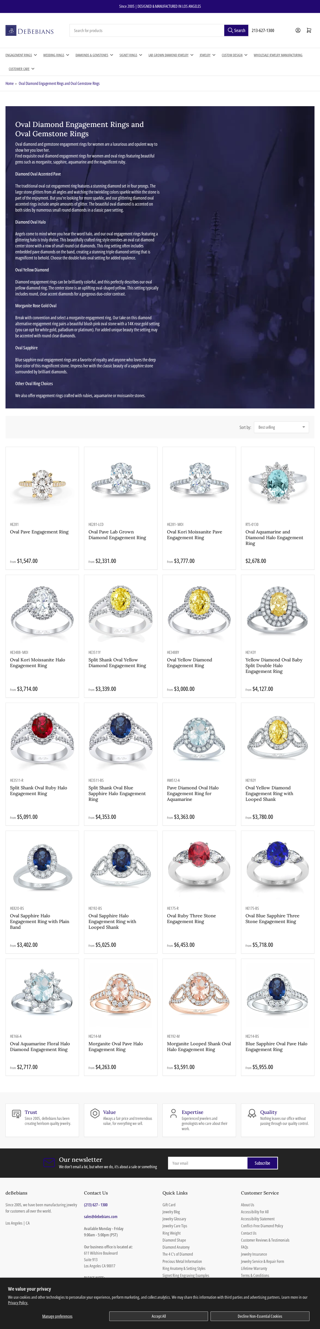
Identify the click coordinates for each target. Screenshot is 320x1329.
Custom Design (232, 55)
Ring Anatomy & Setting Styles (184, 1268)
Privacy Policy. (18, 1302)
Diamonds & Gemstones (92, 55)
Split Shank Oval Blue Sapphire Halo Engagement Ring (117, 793)
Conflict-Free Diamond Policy (262, 1226)
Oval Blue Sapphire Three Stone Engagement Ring (273, 918)
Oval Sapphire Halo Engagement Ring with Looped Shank (112, 921)
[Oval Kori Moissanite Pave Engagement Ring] (199, 483)
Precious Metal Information (182, 1261)
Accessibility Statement (257, 1219)
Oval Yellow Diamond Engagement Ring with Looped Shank (269, 793)
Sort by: (245, 427)
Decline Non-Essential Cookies (260, 1316)
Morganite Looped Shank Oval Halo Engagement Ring (199, 1046)
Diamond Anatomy (176, 1247)
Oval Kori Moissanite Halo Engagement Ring (37, 662)
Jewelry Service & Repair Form (262, 1261)
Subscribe (262, 1163)
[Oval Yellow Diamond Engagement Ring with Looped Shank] (278, 739)
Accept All (159, 1316)
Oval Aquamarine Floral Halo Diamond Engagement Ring (40, 1046)
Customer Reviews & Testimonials (265, 1240)
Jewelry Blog (171, 1212)
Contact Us (248, 1233)
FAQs (244, 1247)
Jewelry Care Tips (174, 1226)
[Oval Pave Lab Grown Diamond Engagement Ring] (120, 483)
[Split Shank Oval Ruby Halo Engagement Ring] (42, 739)
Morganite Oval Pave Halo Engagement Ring (115, 1046)
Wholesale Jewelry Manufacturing (278, 55)
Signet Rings (128, 55)
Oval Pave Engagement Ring (39, 532)
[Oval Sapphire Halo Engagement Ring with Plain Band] (42, 867)
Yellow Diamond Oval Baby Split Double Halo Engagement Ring (274, 665)
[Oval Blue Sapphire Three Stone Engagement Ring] (278, 867)
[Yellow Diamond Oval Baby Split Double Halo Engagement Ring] (278, 611)
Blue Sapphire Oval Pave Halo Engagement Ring (277, 1046)
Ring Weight (171, 1233)
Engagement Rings (19, 55)
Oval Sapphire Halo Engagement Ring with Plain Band (39, 921)
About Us (247, 1205)
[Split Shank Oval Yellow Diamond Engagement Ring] (120, 611)
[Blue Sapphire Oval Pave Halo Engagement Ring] (278, 995)
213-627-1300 (263, 30)
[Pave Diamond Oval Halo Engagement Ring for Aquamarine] (199, 739)
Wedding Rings (53, 55)
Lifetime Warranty (254, 1268)
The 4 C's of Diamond (177, 1254)
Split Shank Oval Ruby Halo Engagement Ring (38, 790)
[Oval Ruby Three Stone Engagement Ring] (199, 867)
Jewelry (205, 55)
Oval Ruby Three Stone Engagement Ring (191, 918)
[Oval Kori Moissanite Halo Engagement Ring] (42, 611)
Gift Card (169, 1205)
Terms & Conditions (255, 1275)
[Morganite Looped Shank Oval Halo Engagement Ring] (199, 995)
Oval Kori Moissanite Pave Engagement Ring (194, 534)
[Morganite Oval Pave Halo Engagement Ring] (120, 995)
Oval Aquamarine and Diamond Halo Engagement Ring (274, 537)
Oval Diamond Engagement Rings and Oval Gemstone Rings (59, 83)
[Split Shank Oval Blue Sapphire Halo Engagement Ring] (120, 739)
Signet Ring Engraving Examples (185, 1275)
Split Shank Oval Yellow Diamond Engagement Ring (117, 662)
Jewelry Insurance (254, 1254)
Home (10, 83)
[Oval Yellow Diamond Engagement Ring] (199, 611)
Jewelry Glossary (174, 1219)
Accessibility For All (254, 1212)
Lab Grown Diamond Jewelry (168, 55)
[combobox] (159, 30)
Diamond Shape (174, 1240)
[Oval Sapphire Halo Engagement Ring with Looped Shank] (120, 867)
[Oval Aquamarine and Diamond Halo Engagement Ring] (278, 483)
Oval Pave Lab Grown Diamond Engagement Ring (117, 534)
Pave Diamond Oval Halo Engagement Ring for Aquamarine (193, 793)
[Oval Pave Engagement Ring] (42, 483)
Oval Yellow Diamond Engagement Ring (189, 662)
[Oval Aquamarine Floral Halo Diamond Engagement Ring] (42, 995)
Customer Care (19, 68)
